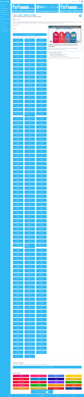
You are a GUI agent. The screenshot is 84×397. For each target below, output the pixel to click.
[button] (75, 1)
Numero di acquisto (29, 34)
